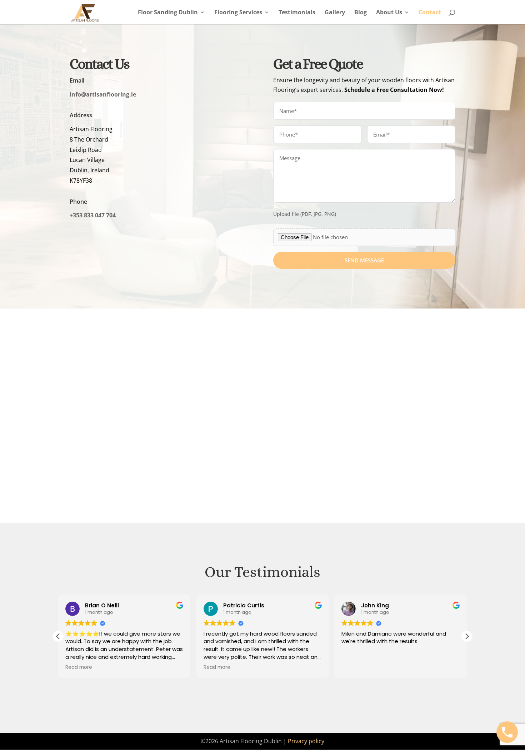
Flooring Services (238, 13)
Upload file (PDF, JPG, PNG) (304, 214)
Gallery (335, 13)
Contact (430, 13)
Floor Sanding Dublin (168, 13)
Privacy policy (306, 741)
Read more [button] (78, 667)
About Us (389, 13)
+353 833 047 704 (93, 215)
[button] (466, 636)
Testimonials (297, 13)
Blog (360, 13)
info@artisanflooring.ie (103, 94)
